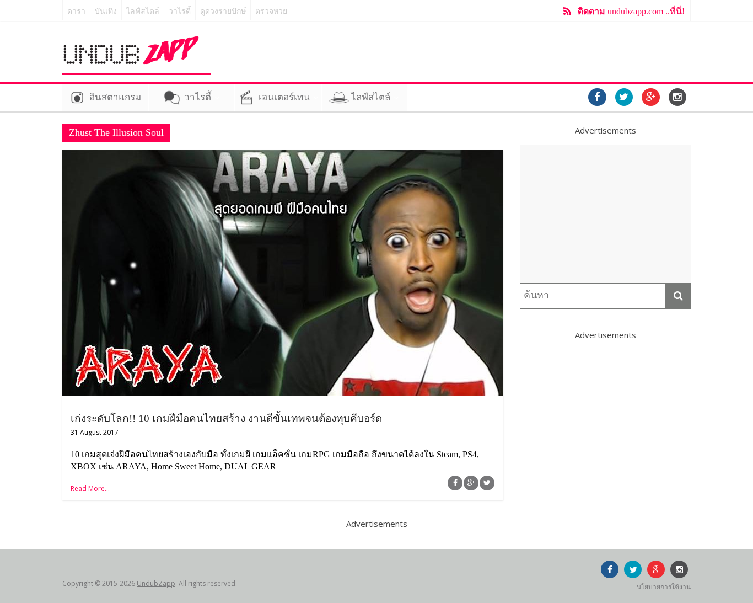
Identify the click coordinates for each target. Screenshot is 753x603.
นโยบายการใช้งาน (664, 586)
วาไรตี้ (180, 11)
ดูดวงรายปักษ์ (223, 11)
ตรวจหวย (271, 11)
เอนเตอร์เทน (284, 97)
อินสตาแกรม (115, 97)
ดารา (76, 11)
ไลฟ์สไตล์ (142, 11)
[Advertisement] (605, 214)
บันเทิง (106, 11)
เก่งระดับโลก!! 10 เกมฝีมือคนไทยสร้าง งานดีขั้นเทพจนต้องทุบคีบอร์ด (226, 418)
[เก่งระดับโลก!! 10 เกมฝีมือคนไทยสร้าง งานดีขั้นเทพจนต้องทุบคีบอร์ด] (282, 157)
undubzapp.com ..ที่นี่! (631, 11)
